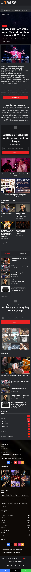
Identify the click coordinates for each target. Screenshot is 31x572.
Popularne (8, 253)
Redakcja (20, 561)
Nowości (4, 416)
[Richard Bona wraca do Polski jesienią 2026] (5, 484)
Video (3, 428)
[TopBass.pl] (10, 2)
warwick (4, 506)
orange (16, 500)
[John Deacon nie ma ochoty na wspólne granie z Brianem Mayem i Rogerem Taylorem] (8, 225)
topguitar (10, 503)
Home (4, 14)
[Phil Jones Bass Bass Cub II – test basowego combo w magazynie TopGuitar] (5, 289)
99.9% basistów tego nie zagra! (20, 266)
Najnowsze (22, 253)
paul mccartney (23, 500)
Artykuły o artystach (7, 436)
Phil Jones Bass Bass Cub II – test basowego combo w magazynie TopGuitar (19, 288)
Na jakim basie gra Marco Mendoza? (6, 214)
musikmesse (5, 500)
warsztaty (24, 503)
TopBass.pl (26, 558)
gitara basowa (25, 495)
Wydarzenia (5, 426)
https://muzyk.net (15, 552)
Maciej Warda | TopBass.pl (8, 38)
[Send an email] (15, 38)
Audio (3, 434)
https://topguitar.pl (17, 549)
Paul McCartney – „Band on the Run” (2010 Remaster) (21, 215)
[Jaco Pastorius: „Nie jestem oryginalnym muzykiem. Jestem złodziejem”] (25, 478)
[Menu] (2, 3)
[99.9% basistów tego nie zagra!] (5, 268)
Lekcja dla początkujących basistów (14, 375)
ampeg (3, 495)
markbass (17, 498)
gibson (17, 495)
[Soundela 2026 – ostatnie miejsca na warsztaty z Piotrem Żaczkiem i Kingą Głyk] (15, 484)
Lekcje (3, 431)
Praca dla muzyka (15, 326)
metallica (24, 498)
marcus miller (10, 498)
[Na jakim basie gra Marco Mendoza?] (8, 208)
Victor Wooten (17, 503)
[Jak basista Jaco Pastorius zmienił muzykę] (23, 225)
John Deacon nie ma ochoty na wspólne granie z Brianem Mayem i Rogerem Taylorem (7, 233)
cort (8, 495)
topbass (4, 503)
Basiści (8, 14)
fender (12, 495)
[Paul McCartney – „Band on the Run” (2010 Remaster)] (23, 208)
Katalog (15, 561)
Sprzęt (3, 421)
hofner (3, 498)
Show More (15, 97)
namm (11, 500)
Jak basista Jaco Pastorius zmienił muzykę (21, 231)
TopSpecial (5, 423)
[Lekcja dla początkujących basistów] (5, 261)
